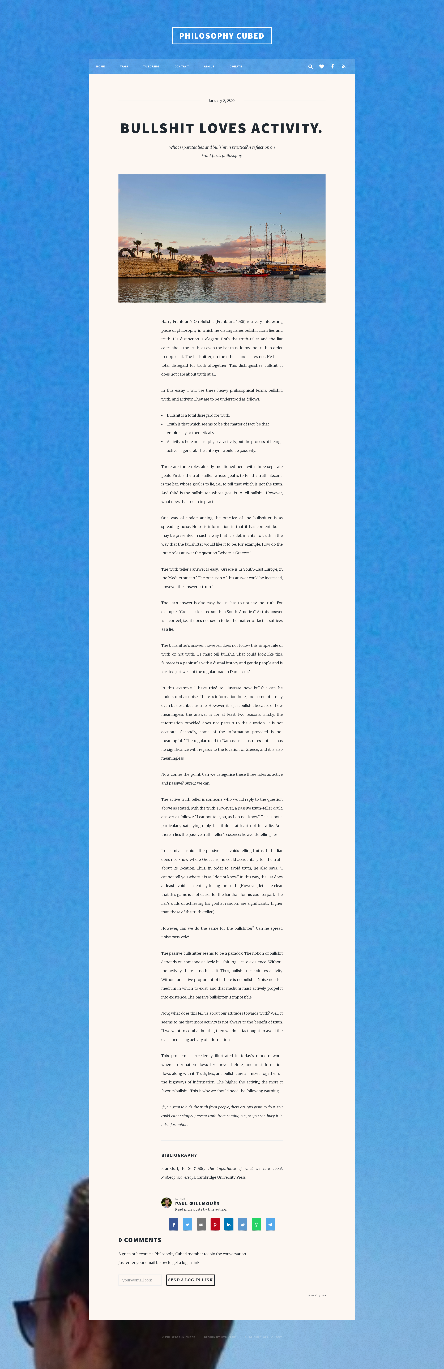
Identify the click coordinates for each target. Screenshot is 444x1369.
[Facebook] (332, 66)
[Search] (310, 66)
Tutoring (151, 66)
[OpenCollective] (321, 66)
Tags (124, 66)
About (209, 66)
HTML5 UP (228, 1337)
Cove (323, 1295)
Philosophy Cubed (222, 36)
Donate (236, 66)
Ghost (276, 1337)
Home (100, 66)
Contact (181, 66)
